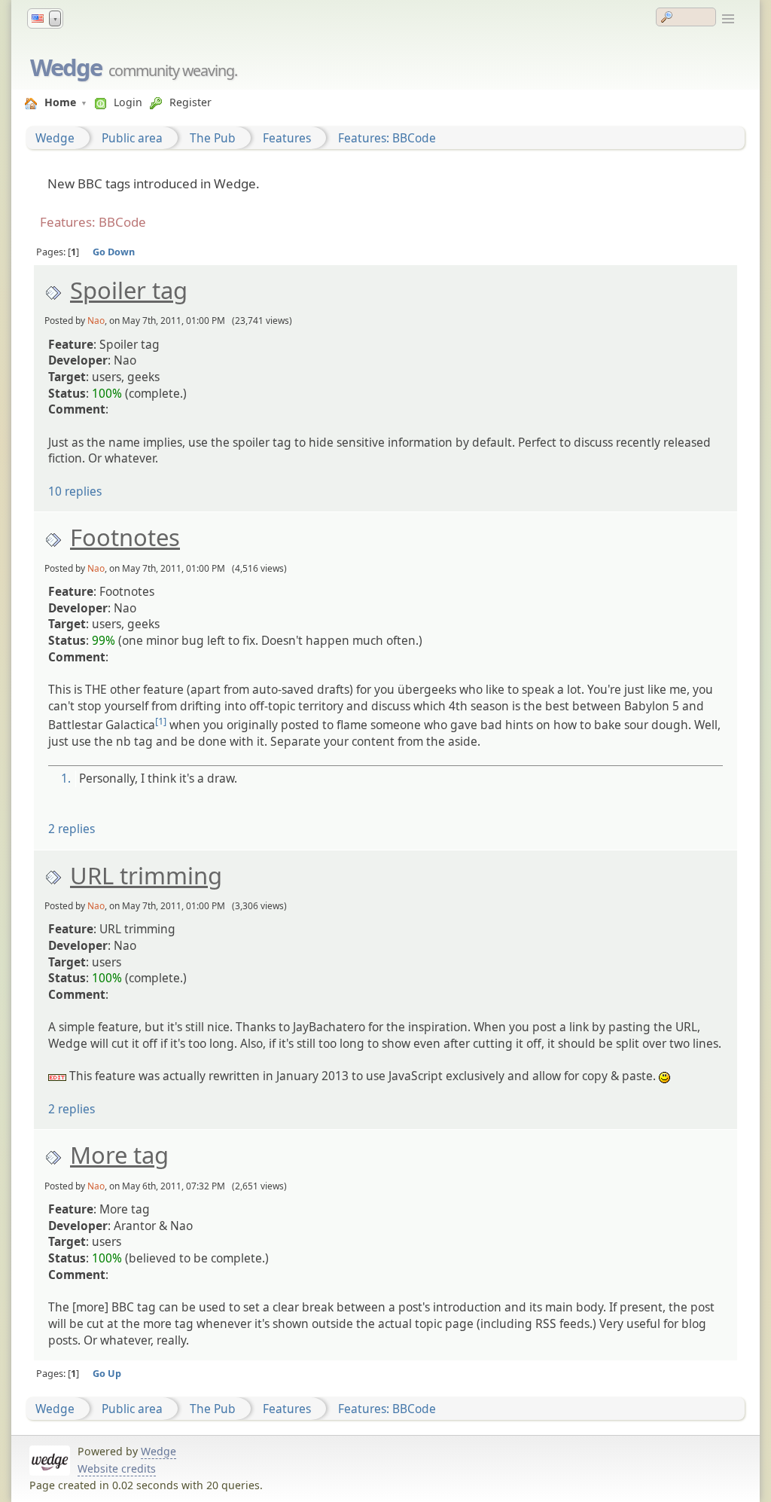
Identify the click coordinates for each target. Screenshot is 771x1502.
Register (190, 102)
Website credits (117, 1468)
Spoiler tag (128, 290)
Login (128, 102)
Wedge (66, 67)
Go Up (107, 1373)
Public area (132, 138)
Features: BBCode (387, 138)
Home (60, 102)
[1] (160, 721)
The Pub (213, 138)
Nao (96, 320)
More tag (119, 1155)
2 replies (71, 828)
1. (66, 778)
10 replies (75, 491)
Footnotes (125, 537)
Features (287, 138)
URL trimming (146, 875)
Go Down (114, 251)
